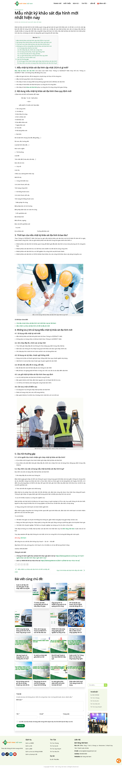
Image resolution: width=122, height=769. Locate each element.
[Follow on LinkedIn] (11, 754)
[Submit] (105, 685)
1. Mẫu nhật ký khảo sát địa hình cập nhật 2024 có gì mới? (33, 40)
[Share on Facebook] (16, 564)
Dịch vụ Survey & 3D (31, 754)
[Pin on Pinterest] (24, 564)
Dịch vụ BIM (29, 749)
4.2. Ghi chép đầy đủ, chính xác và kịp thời (29, 50)
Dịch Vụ (76, 3)
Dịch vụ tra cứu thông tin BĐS (34, 751)
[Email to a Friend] (21, 564)
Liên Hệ (92, 3)
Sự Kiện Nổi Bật (94, 695)
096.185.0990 (83, 754)
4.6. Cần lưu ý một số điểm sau (26, 57)
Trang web (66, 714)
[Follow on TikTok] (7, 754)
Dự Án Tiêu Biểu (54, 759)
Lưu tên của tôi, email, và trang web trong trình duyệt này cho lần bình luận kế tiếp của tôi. (46, 721)
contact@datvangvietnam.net (87, 751)
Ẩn (39, 37)
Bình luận (19, 700)
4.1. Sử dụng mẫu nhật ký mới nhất (27, 48)
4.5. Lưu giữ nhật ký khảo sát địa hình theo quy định (32, 55)
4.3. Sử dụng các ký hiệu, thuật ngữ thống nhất (31, 52)
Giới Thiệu (67, 3)
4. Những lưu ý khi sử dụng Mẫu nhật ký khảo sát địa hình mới (34, 46)
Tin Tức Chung (94, 698)
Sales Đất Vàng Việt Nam (34, 22)
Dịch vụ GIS (29, 746)
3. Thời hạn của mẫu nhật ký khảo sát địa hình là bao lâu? (33, 44)
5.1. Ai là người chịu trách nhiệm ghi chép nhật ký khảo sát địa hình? (37, 61)
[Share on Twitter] (19, 564)
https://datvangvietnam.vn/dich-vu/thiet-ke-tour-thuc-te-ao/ (60, 560)
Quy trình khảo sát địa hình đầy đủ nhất (70, 570)
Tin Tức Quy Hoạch (96, 707)
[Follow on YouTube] (15, 754)
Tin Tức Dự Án (94, 701)
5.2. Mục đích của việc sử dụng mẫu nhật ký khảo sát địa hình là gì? (37, 63)
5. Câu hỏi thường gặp (22, 59)
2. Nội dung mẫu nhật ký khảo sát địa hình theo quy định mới (33, 42)
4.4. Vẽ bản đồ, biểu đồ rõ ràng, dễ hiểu (28, 54)
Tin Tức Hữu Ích (19, 9)
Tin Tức (84, 3)
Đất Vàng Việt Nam (69, 529)
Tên (18, 714)
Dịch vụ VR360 (30, 743)
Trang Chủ (57, 3)
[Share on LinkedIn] (27, 564)
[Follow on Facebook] (3, 754)
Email (42, 714)
